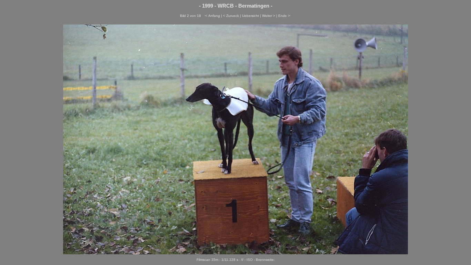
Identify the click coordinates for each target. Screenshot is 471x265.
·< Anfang (212, 16)
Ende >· (284, 16)
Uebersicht (250, 16)
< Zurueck (231, 16)
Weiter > (268, 16)
